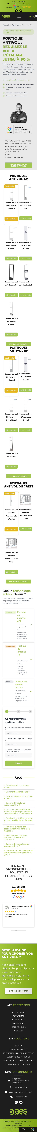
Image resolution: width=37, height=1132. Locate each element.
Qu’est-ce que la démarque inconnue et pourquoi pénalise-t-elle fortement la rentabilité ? (18, 811)
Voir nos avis (32, 1129)
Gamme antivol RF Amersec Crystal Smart (11, 417)
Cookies (28, 1126)
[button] (9, 7)
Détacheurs (9, 1060)
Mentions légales (9, 1128)
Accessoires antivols (18, 1057)
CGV (17, 1128)
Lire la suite (11, 219)
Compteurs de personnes (18, 1064)
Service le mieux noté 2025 (22, 128)
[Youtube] (20, 10)
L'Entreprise (18, 1012)
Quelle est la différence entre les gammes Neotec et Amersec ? (18, 820)
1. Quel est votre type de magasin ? (18, 728)
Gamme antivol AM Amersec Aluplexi (11, 205)
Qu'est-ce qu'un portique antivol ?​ (16, 786)
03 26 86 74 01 (19, 2)
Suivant (18, 763)
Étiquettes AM (10, 1053)
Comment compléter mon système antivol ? (16, 845)
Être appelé (23, 1129)
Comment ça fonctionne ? (17, 792)
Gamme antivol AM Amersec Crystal (11, 245)
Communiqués (19, 1027)
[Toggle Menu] (19, 17)
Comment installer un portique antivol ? (14, 804)
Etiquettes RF (27, 1053)
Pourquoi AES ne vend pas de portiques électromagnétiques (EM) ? (18, 852)
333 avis (22, 893)
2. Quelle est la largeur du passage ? (18, 739)
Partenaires (18, 1020)
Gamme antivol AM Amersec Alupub (25, 245)
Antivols (15, 25)
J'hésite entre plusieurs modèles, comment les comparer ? (15, 837)
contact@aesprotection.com (19, 4)
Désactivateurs (26, 1060)
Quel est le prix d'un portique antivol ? (18, 797)
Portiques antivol (18, 1049)
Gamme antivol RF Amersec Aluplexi (11, 377)
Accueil (6, 25)
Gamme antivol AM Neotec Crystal (11, 321)
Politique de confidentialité (14, 1126)
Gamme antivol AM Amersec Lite (25, 205)
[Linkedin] (16, 10)
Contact (18, 1031)
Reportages (18, 1023)
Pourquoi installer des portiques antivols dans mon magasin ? (17, 829)
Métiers (18, 1046)
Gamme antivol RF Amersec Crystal (25, 417)
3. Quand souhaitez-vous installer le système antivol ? (18, 750)
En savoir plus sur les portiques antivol (16, 80)
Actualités (18, 1016)
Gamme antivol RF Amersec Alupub (25, 377)
